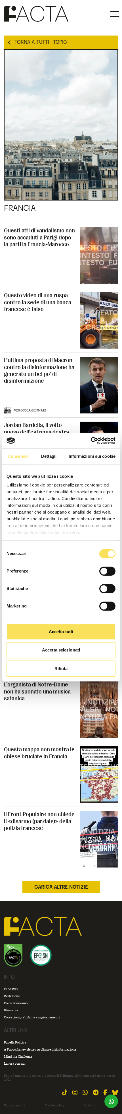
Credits (89, 1105)
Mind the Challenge (18, 1056)
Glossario (11, 1010)
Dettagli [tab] (49, 456)
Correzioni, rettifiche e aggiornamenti (32, 1017)
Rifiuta (61, 668)
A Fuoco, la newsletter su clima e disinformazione (40, 1049)
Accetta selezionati (61, 650)
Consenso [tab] (18, 456)
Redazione (12, 996)
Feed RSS (11, 989)
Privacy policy (14, 1105)
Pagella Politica (15, 1042)
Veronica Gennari (30, 410)
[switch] (107, 571)
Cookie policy (54, 1105)
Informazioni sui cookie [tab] (92, 456)
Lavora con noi (15, 1063)
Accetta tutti (61, 631)
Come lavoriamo (16, 1003)
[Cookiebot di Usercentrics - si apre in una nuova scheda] (90, 440)
